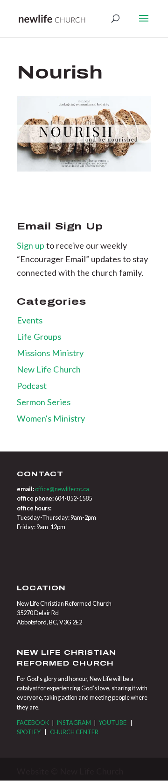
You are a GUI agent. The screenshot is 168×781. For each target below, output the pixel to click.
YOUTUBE (112, 722)
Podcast (32, 385)
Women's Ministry (51, 418)
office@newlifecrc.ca (62, 489)
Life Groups (39, 336)
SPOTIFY (29, 732)
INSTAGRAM (73, 722)
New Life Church (49, 369)
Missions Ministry (50, 353)
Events (29, 320)
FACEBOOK (33, 722)
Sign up (31, 245)
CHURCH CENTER (74, 732)
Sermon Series (43, 402)
